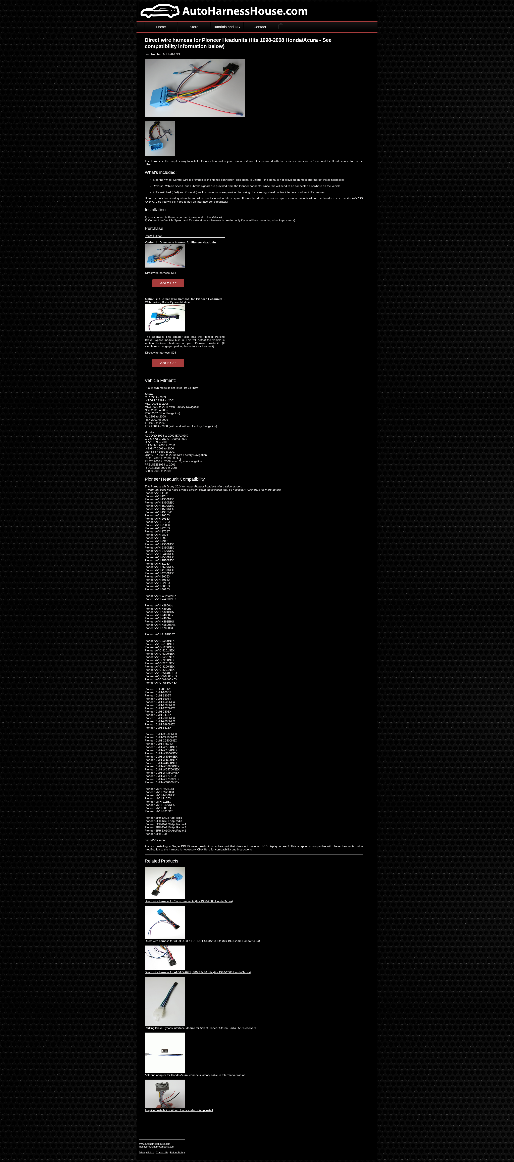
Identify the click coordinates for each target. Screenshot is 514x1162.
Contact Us (162, 1152)
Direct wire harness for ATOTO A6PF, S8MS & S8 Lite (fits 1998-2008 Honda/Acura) (198, 972)
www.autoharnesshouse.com (154, 1144)
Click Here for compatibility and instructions (224, 849)
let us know (191, 387)
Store (194, 27)
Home (161, 27)
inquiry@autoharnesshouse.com (156, 1146)
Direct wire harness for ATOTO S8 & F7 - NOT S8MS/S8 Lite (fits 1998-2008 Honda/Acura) (202, 941)
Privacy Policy (146, 1152)
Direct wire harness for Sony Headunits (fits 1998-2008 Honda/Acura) (189, 901)
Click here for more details (264, 489)
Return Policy (177, 1152)
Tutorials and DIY (227, 27)
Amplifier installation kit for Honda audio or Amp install (179, 1110)
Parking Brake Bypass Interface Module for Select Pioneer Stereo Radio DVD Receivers (200, 1028)
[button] (281, 26)
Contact (260, 27)
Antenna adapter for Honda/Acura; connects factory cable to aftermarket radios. (195, 1075)
